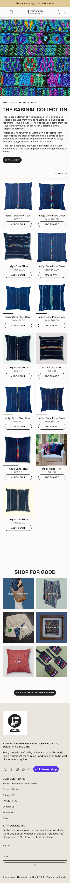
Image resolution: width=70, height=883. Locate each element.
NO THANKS (17, 462)
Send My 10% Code (17, 458)
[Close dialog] (68, 420)
